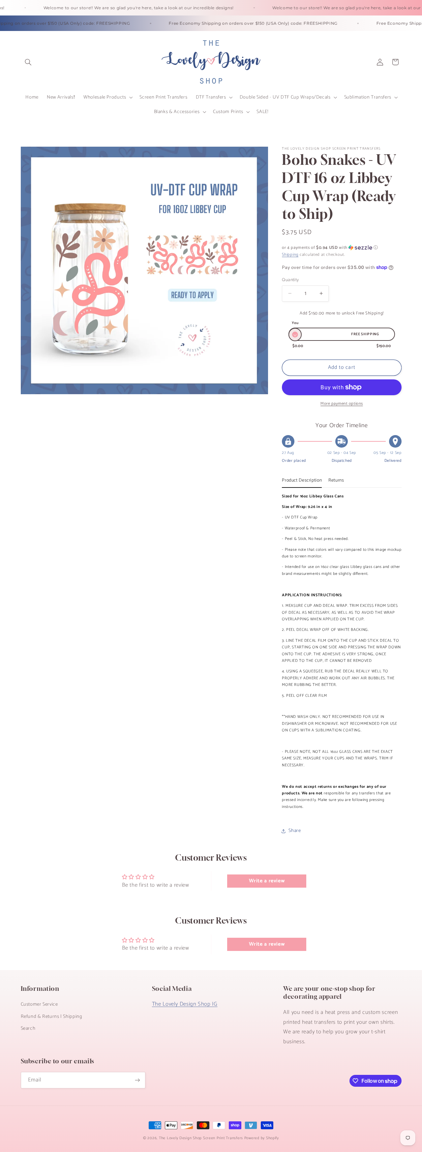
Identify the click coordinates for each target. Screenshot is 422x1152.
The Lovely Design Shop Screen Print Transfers (201, 1138)
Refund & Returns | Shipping (51, 1016)
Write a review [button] (267, 880)
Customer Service (39, 1004)
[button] (28, 62)
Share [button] (294, 831)
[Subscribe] (137, 1080)
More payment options (341, 404)
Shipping (290, 254)
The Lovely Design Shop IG (185, 1004)
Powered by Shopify (261, 1138)
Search (28, 1028)
